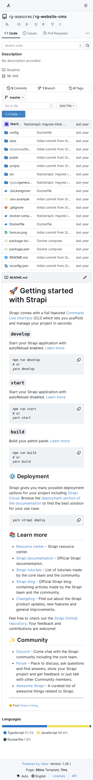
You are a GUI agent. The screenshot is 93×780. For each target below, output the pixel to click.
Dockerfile (44, 132)
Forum (21, 663)
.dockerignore (19, 191)
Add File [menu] (66, 106)
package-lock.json (20, 241)
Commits (19, 88)
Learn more (55, 348)
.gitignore (16, 207)
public (14, 157)
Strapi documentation (34, 558)
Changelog (25, 598)
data (12, 141)
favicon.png (18, 232)
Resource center (30, 546)
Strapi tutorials (29, 570)
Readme (13, 70)
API (74, 776)
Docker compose (49, 241)
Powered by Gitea (35, 764)
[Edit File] (84, 277)
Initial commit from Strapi (55, 141)
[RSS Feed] (7, 24)
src (11, 174)
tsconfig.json (18, 266)
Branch (48, 88)
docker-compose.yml (20, 216)
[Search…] (87, 45)
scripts (14, 166)
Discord (23, 651)
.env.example (19, 199)
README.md (18, 257)
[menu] (22, 776)
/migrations (20, 149)
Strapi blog (25, 581)
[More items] (87, 33)
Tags (78, 88)
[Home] (8, 6)
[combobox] (28, 105)
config (14, 132)
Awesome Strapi (30, 685)
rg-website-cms (51, 16)
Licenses (58, 776)
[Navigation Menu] (86, 5)
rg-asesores (20, 16)
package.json (19, 249)
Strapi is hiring (29, 705)
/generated (20, 182)
